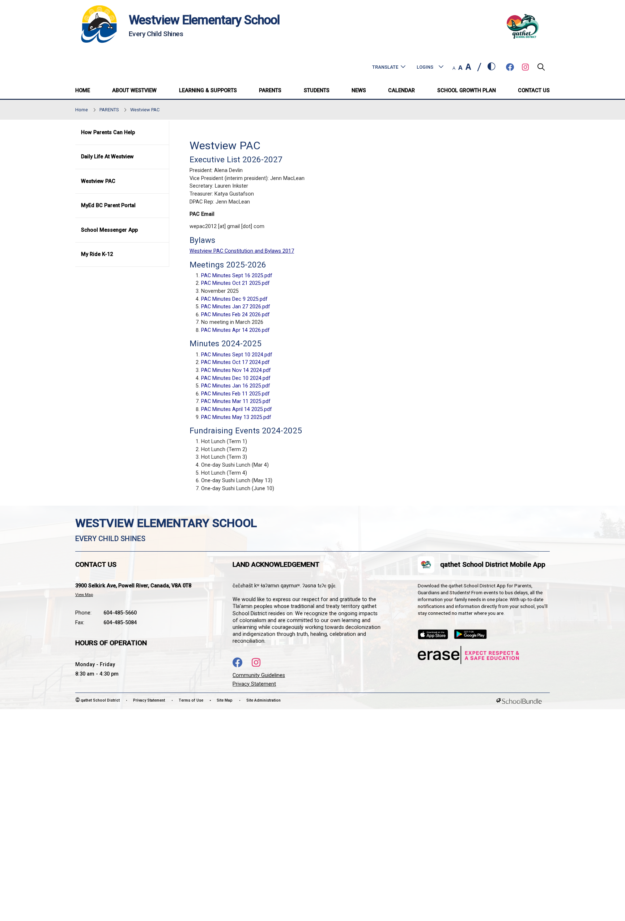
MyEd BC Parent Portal (108, 205)
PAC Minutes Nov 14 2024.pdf (236, 370)
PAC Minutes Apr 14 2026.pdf (235, 330)
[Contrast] (492, 67)
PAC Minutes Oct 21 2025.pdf (235, 283)
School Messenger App (109, 230)
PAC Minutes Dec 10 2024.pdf (236, 378)
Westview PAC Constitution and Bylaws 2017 (242, 251)
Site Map (225, 700)
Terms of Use (191, 700)
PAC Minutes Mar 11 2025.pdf (236, 401)
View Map (84, 594)
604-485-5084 (120, 623)
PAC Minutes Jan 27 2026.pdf (235, 307)
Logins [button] (425, 67)
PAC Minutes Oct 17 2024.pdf (235, 362)
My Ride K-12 (97, 254)
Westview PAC (98, 181)
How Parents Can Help (108, 132)
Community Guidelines (259, 675)
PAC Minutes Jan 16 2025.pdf (235, 386)
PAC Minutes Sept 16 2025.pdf (236, 276)
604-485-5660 (120, 613)
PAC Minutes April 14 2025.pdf (236, 409)
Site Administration (263, 700)
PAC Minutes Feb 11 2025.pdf (235, 394)
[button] (541, 69)
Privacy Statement (254, 684)
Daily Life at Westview (107, 157)
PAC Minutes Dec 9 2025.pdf (234, 299)
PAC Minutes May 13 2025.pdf (236, 417)
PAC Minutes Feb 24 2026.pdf (235, 315)
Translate (385, 67)
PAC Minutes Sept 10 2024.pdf (236, 355)
